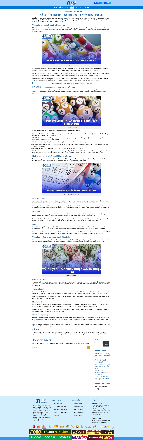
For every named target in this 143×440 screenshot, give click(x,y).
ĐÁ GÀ (81, 7)
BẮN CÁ (77, 7)
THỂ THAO (61, 7)
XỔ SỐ (72, 7)
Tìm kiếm (97, 339)
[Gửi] (88, 347)
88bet (34, 405)
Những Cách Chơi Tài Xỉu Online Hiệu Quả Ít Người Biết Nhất (102, 378)
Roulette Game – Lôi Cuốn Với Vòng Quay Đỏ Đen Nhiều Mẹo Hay (102, 361)
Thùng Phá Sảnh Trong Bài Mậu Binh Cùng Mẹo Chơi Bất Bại (102, 366)
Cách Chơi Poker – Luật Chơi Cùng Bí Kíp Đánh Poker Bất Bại (101, 372)
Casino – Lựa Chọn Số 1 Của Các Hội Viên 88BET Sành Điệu (75, 83)
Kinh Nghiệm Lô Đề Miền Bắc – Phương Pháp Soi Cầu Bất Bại (103, 355)
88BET (56, 7)
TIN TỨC (86, 7)
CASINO (67, 7)
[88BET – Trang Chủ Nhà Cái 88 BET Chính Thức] (71, 3)
